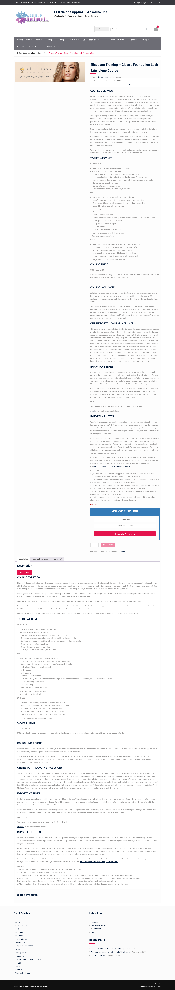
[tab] (23, 559)
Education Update (98, 955)
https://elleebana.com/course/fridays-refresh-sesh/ (112, 466)
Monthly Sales (21, 939)
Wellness (133, 40)
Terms (17, 966)
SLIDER (18, 963)
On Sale (31, 46)
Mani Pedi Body (117, 40)
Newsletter (95, 932)
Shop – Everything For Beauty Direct (29, 959)
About (17, 922)
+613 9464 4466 (21, 2)
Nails (38, 40)
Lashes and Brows (98, 925)
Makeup (144, 40)
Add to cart (109, 545)
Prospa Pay (20, 956)
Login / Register (142, 3)
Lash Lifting (97, 929)
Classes (20, 46)
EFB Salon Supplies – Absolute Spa (80, 12)
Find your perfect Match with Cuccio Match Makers (111, 952)
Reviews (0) (57, 559)
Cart (41, 46)
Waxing (49, 40)
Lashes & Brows (23, 40)
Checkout (19, 932)
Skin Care (73, 40)
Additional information (40, 559)
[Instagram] (155, 2)
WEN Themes (156, 986)
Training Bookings (22, 973)
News (17, 949)
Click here (93, 411)
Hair (103, 40)
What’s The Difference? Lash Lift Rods (106, 949)
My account (52, 46)
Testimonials (22, 925)
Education (95, 922)
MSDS (19, 969)
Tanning (61, 40)
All (45, 53)
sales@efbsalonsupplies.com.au (42, 2)
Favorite (23, 572)
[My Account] (159, 2)
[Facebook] (151, 2)
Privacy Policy (21, 953)
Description (23, 559)
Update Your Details (25, 946)
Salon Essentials (89, 40)
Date (94, 81)
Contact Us (19, 936)
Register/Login (103, 77)
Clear (129, 85)
